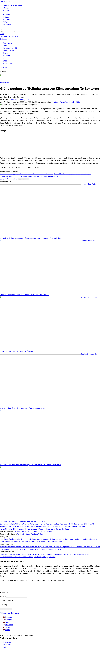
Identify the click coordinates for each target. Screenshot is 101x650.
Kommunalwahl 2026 (23, 531)
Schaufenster (10, 63)
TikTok (5, 22)
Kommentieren (12, 179)
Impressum (7, 642)
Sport (5, 61)
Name (3, 597)
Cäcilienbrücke (47, 531)
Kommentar (5, 592)
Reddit (71, 102)
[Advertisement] (50, 144)
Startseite (3, 179)
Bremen (6, 53)
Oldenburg (7, 45)
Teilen (20, 179)
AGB (4, 647)
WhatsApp (7, 25)
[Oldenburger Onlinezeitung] (10, 613)
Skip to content (5, 1)
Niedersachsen (8, 51)
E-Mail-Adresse (6, 601)
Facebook (6, 14)
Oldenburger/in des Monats (13, 5)
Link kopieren (26, 179)
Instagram (6, 17)
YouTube (6, 20)
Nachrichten (7, 43)
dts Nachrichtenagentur (20, 100)
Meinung (6, 56)
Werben (6, 8)
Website (3, 605)
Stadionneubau (36, 531)
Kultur (5, 58)
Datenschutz (8, 645)
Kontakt (6, 10)
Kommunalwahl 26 (10, 48)
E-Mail (78, 102)
